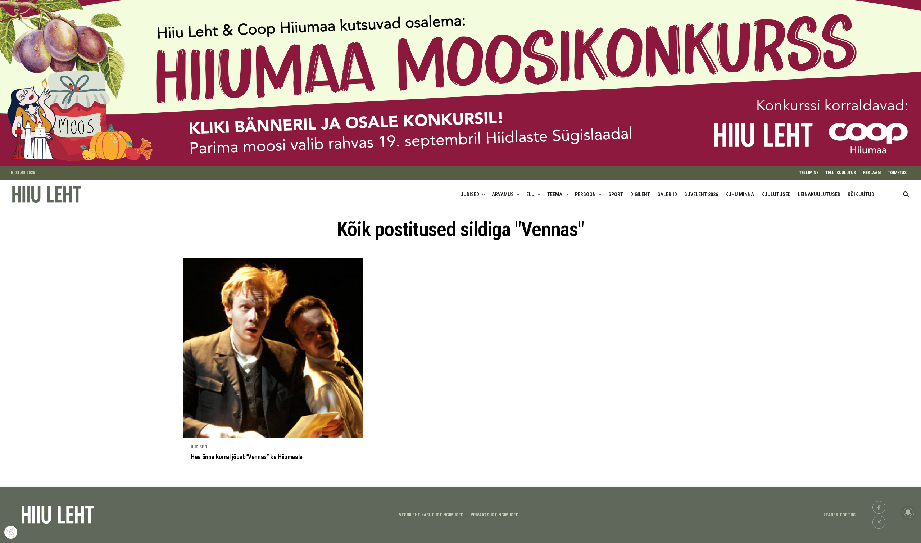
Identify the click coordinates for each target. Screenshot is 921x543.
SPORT (615, 194)
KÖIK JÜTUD (861, 194)
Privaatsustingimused (494, 514)
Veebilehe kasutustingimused (431, 514)
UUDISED (469, 194)
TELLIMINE (808, 172)
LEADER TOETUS (840, 514)
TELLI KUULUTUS (841, 172)
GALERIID (667, 194)
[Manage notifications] (908, 512)
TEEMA (554, 194)
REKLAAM (872, 172)
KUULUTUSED (776, 194)
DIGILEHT (640, 194)
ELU (530, 194)
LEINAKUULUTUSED (819, 194)
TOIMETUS (897, 172)
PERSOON (585, 194)
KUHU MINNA (739, 194)
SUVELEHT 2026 (701, 194)
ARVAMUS (503, 194)
